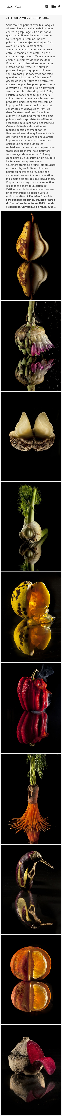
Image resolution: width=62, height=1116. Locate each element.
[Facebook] (46, 6)
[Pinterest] (58, 6)
